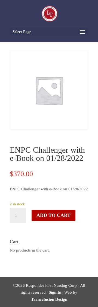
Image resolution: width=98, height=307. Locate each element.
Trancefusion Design (49, 299)
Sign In (55, 292)
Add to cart (53, 215)
